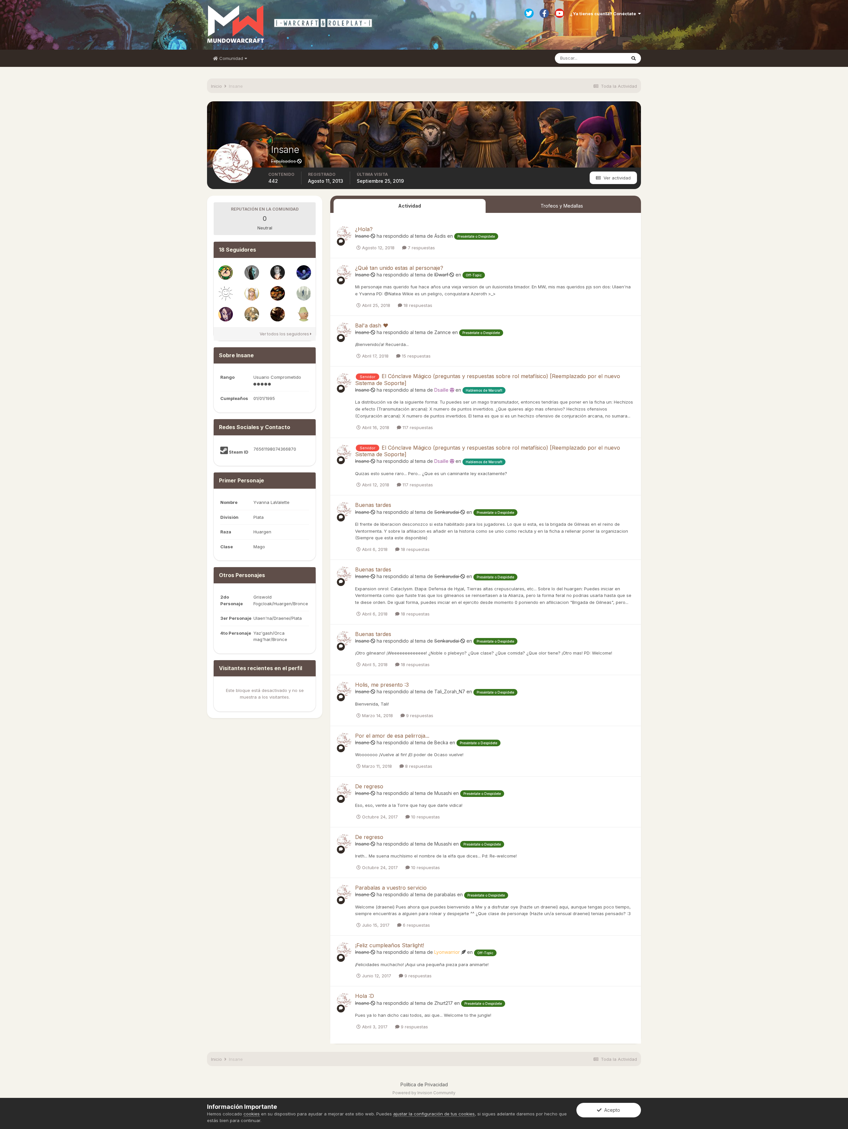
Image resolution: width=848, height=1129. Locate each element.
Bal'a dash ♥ (371, 325)
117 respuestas (417, 427)
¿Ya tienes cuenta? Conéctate (604, 13)
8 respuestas (418, 766)
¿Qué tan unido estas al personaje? (399, 268)
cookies (251, 1113)
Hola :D (364, 996)
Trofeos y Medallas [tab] (562, 206)
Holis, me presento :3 (382, 684)
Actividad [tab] (409, 206)
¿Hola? (364, 229)
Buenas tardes (373, 505)
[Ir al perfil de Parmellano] (251, 272)
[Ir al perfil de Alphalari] (303, 272)
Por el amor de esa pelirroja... (392, 735)
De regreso (369, 786)
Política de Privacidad (424, 1084)
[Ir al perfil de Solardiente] (225, 293)
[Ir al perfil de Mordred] (251, 314)
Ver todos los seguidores (285, 333)
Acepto (611, 1110)
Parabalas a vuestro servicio (391, 887)
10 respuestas (425, 816)
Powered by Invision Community (424, 1092)
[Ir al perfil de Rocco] (225, 272)
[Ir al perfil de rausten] (277, 293)
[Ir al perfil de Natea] (225, 314)
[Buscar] (633, 58)
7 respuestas (420, 247)
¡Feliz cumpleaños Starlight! (389, 945)
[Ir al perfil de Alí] (303, 314)
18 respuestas (417, 305)
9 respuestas (419, 715)
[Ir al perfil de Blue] (303, 293)
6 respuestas (415, 925)
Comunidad (231, 58)
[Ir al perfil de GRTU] (251, 293)
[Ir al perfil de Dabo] (277, 314)
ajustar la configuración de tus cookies (434, 1113)
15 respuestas (415, 356)
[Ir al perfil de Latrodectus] (277, 272)
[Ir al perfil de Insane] (344, 233)
